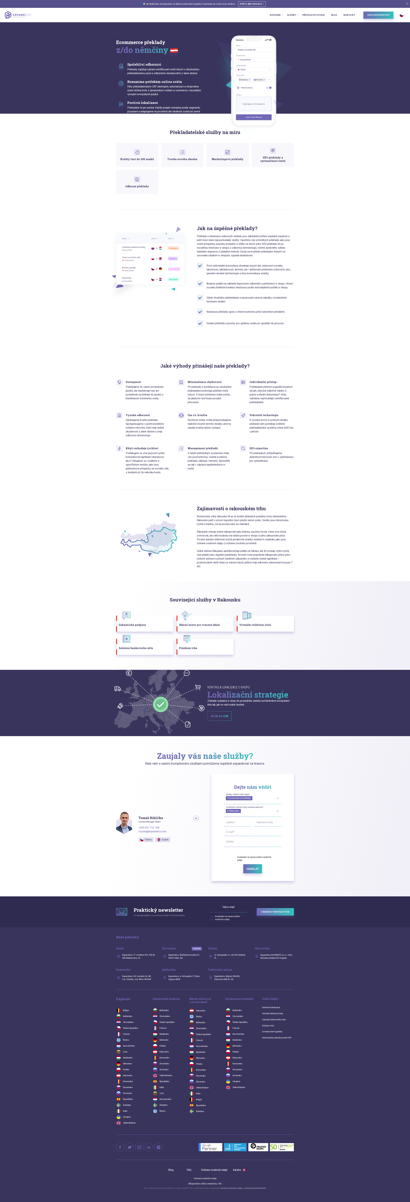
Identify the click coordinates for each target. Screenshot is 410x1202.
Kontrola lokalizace (271, 1007)
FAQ (189, 1169)
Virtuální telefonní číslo (272, 1013)
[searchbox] (227, 801)
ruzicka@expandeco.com (152, 831)
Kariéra (239, 1169)
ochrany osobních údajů (231, 1188)
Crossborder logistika (272, 1031)
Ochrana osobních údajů (214, 1169)
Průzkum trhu (268, 1025)
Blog (334, 14)
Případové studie (313, 14)
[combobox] (253, 797)
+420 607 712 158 (149, 827)
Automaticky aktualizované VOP (276, 1037)
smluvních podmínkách (255, 1188)
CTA (219, 1183)
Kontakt (349, 14)
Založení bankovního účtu (274, 1019)
